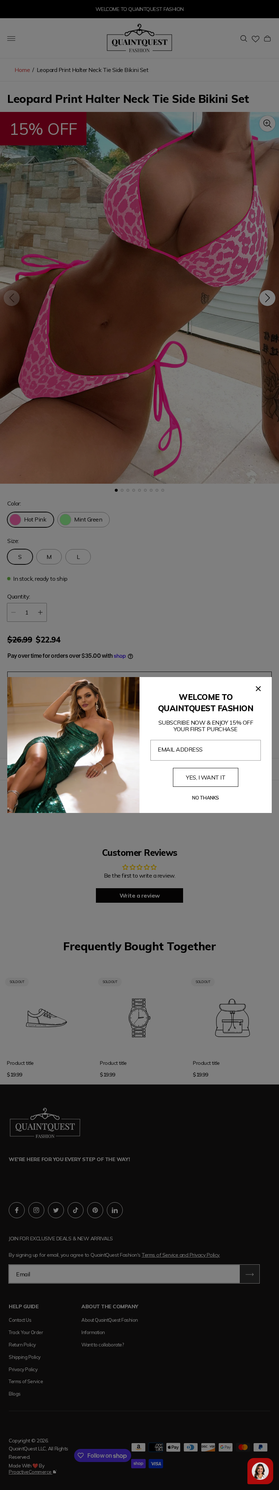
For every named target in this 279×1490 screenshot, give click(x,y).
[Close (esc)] (258, 689)
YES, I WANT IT (205, 777)
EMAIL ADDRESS (180, 749)
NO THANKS (205, 798)
